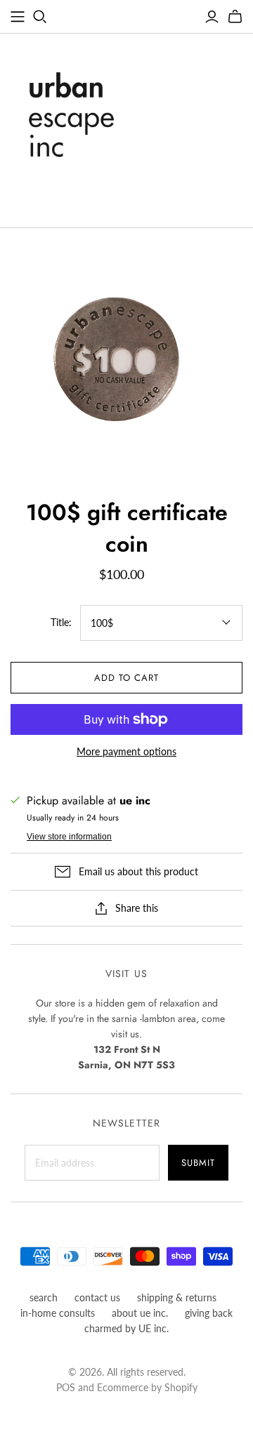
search (44, 1297)
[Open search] (40, 17)
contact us (97, 1297)
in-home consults (57, 1313)
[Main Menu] (18, 17)
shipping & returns (176, 1297)
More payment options (126, 751)
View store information (69, 837)
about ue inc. (140, 1313)
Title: (61, 622)
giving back (209, 1313)
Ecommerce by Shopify (147, 1387)
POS (65, 1387)
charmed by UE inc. (126, 1328)
